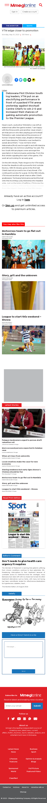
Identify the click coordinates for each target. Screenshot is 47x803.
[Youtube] (20, 719)
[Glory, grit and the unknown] (23, 295)
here (27, 200)
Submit (37, 706)
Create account (29, 12)
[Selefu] (23, 613)
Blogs (33, 761)
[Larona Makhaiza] (7, 78)
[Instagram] (25, 719)
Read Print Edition (11, 498)
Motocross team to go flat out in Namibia (21, 477)
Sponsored (13, 768)
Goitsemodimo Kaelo (8, 458)
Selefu (12, 594)
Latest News (13, 749)
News (13, 752)
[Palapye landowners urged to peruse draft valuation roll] (23, 423)
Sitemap (23, 792)
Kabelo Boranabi (7, 236)
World (13, 771)
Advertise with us (37, 787)
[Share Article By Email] (29, 80)
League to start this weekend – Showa (20, 489)
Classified (13, 778)
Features (13, 761)
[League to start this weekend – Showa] (23, 340)
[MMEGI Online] (23, 6)
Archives (16, 787)
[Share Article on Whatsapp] (25, 80)
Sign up (9, 205)
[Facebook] (9, 719)
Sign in (15, 12)
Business (33, 749)
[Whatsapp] (30, 719)
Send (23, 671)
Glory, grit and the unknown (19, 275)
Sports (29, 26)
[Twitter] (14, 719)
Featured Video (34, 771)
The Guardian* (7, 474)
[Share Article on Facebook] (16, 80)
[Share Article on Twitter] (20, 80)
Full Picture (34, 768)
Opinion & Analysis (34, 759)
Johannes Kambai (8, 444)
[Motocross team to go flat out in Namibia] (23, 254)
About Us (25, 787)
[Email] (36, 719)
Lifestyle (13, 759)
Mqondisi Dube (7, 322)
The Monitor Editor (9, 586)
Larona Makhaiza (7, 85)
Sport (33, 752)
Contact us (7, 787)
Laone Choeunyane (8, 466)
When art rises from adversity (16, 456)
